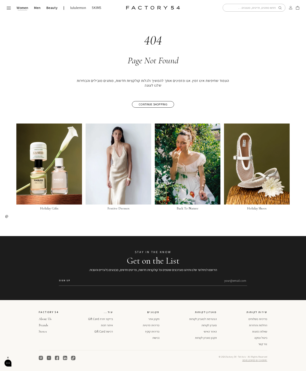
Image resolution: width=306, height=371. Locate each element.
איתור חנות (107, 325)
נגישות (155, 338)
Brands (43, 325)
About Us (45, 319)
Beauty (52, 8)
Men (37, 8)
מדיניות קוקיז (152, 331)
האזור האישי (210, 331)
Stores (43, 331)
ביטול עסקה (260, 338)
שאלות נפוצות (259, 331)
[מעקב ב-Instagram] (41, 358)
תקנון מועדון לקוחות (206, 338)
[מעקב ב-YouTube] (49, 358)
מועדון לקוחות (209, 325)
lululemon (78, 8)
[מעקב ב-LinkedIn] (65, 358)
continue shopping (153, 104)
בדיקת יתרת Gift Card (100, 319)
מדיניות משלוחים (257, 319)
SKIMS (96, 8)
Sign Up (64, 280)
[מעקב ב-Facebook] (57, 358)
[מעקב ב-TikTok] (73, 358)
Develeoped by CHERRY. (254, 360)
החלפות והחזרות (258, 325)
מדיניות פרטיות (151, 325)
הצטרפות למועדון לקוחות (203, 319)
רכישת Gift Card (103, 331)
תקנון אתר (153, 319)
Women (22, 8)
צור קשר (262, 344)
